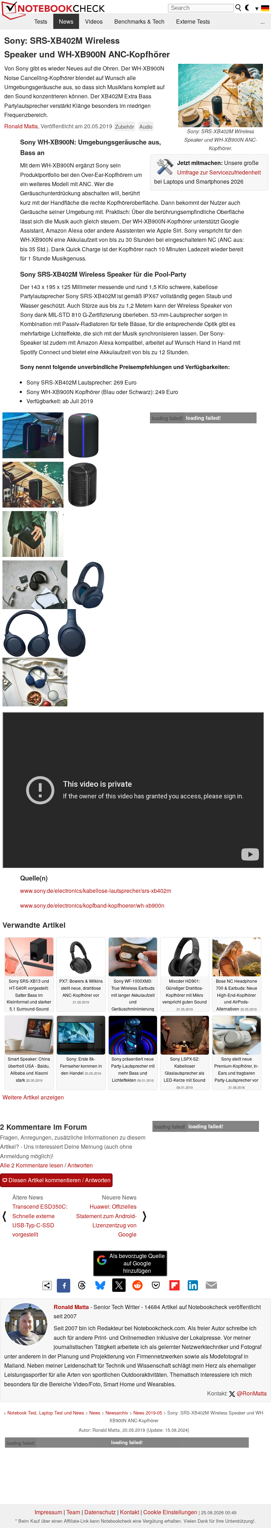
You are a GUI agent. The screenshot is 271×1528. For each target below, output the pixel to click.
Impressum (48, 1512)
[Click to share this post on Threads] (82, 1285)
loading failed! (167, 418)
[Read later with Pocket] (156, 1285)
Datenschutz (100, 1512)
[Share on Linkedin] (192, 1285)
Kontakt (129, 1512)
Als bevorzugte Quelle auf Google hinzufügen (137, 1263)
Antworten (80, 1165)
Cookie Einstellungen (170, 1512)
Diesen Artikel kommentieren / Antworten (58, 1180)
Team (73, 1512)
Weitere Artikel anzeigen (33, 1097)
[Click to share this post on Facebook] (63, 1285)
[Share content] (47, 1285)
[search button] (238, 7)
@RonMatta (251, 1393)
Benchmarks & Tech (139, 21)
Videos (94, 21)
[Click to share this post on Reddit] (137, 1285)
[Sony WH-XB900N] (34, 584)
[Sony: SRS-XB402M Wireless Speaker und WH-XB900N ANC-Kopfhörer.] (220, 95)
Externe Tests (193, 21)
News (66, 21)
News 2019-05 (147, 1412)
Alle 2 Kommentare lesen (31, 1165)
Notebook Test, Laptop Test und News (45, 1412)
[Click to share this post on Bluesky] (100, 1285)
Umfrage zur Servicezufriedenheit (219, 172)
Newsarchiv (117, 1412)
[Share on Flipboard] (174, 1285)
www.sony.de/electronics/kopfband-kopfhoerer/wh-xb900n (92, 905)
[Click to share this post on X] (119, 1285)
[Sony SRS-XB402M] (33, 435)
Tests (40, 21)
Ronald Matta (21, 126)
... (262, 21)
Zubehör (124, 126)
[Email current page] (211, 1285)
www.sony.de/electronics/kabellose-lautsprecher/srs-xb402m (95, 890)
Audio (145, 126)
